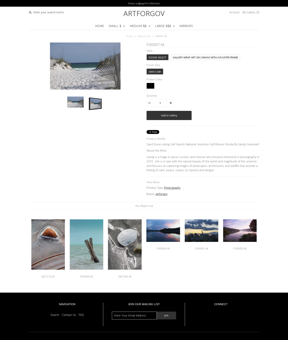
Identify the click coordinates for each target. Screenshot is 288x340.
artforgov (144, 13)
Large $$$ (163, 26)
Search (55, 315)
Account (234, 12)
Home (99, 26)
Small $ (115, 26)
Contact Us (69, 315)
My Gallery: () (250, 12)
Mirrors (186, 26)
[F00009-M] (86, 272)
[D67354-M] (124, 272)
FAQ (81, 315)
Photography (172, 188)
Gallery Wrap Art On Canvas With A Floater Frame (205, 57)
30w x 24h (155, 71)
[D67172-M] (48, 272)
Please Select (157, 57)
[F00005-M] (240, 245)
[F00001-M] (201, 245)
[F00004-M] (163, 245)
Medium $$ (138, 26)
